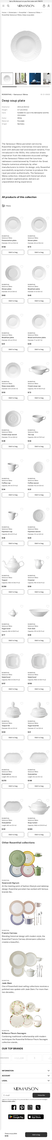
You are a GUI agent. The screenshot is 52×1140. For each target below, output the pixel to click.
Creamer (31, 580)
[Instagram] (30, 1107)
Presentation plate (9, 240)
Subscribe (41, 1095)
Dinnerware (13, 12)
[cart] (44, 5)
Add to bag (36, 1135)
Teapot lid (6, 726)
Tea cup (31, 435)
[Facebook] (13, 1107)
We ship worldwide (26, 1)
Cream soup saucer (9, 435)
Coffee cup (6, 483)
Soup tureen (32, 823)
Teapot (4, 580)
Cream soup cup (34, 386)
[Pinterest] (22, 1107)
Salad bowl (6, 677)
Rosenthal (22, 12)
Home (4, 12)
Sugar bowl (6, 629)
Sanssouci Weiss (34, 12)
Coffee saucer (33, 483)
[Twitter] (38, 1107)
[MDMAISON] (26, 6)
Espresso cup (7, 531)
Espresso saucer (34, 531)
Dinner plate (32, 240)
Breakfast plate (34, 289)
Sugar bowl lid (33, 726)
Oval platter (6, 774)
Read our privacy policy (8, 1101)
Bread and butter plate (37, 337)
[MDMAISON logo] (26, 1089)
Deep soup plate (8, 386)
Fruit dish (31, 629)
